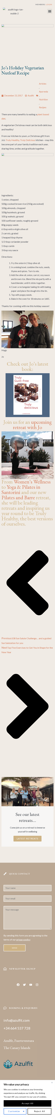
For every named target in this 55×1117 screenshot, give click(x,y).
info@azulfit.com (17, 1020)
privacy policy (23, 939)
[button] (49, 11)
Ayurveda (43, 91)
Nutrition (43, 99)
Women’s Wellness (32, 481)
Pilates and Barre (18, 497)
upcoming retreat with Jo (32, 425)
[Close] (52, 1082)
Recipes (42, 107)
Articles (42, 83)
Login (49, 4)
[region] (27, 1098)
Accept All (27, 1103)
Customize (14, 1111)
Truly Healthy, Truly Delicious (20, 140)
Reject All (39, 1111)
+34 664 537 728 (17, 1028)
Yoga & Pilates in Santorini (20, 489)
